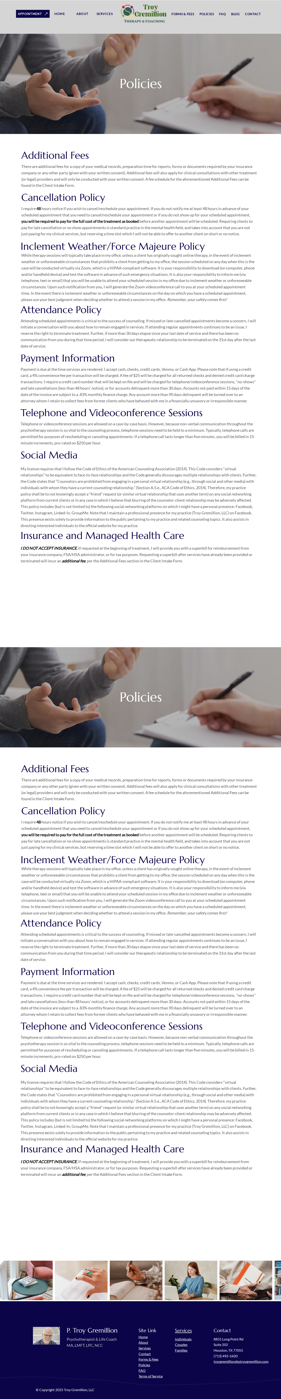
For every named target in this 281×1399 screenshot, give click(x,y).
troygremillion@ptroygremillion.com (241, 1361)
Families (181, 1350)
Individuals (183, 1339)
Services (145, 1348)
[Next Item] (273, 1280)
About (143, 1342)
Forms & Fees (149, 1359)
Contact (145, 1354)
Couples (181, 1344)
